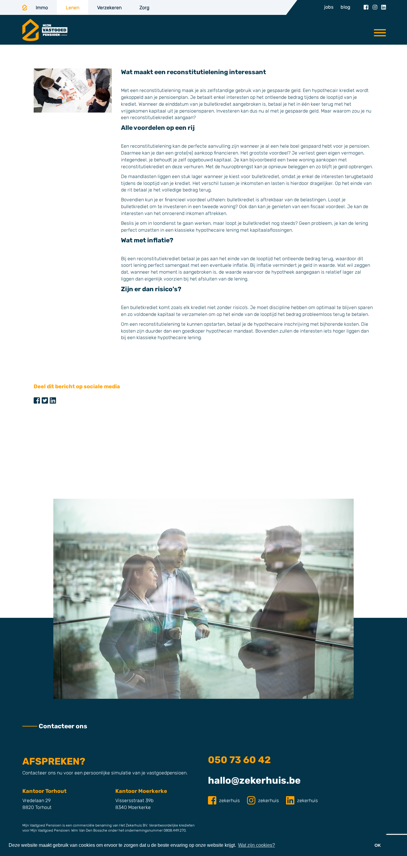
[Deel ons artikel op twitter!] (45, 401)
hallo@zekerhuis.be (254, 780)
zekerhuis (229, 800)
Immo (42, 7)
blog (345, 7)
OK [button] (378, 845)
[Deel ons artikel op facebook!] (37, 401)
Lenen (72, 7)
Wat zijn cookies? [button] (256, 845)
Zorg (144, 7)
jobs (328, 7)
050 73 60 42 (239, 759)
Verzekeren (109, 7)
